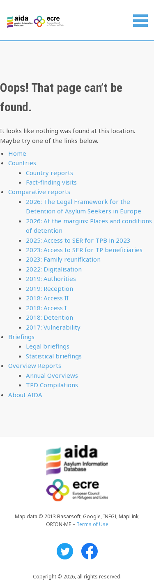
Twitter (65, 551)
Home (17, 153)
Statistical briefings (54, 356)
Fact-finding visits (51, 182)
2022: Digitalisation (54, 269)
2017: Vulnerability (53, 327)
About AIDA (25, 395)
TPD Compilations (52, 385)
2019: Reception (49, 288)
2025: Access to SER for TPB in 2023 (78, 240)
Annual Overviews (52, 375)
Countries (22, 163)
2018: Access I (46, 308)
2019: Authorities (51, 278)
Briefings (21, 336)
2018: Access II (47, 298)
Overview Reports (34, 365)
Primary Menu (140, 20)
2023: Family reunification (63, 259)
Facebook (89, 551)
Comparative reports (39, 191)
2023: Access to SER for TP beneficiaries (84, 250)
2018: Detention (49, 317)
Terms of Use (92, 524)
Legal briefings (47, 346)
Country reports (49, 172)
